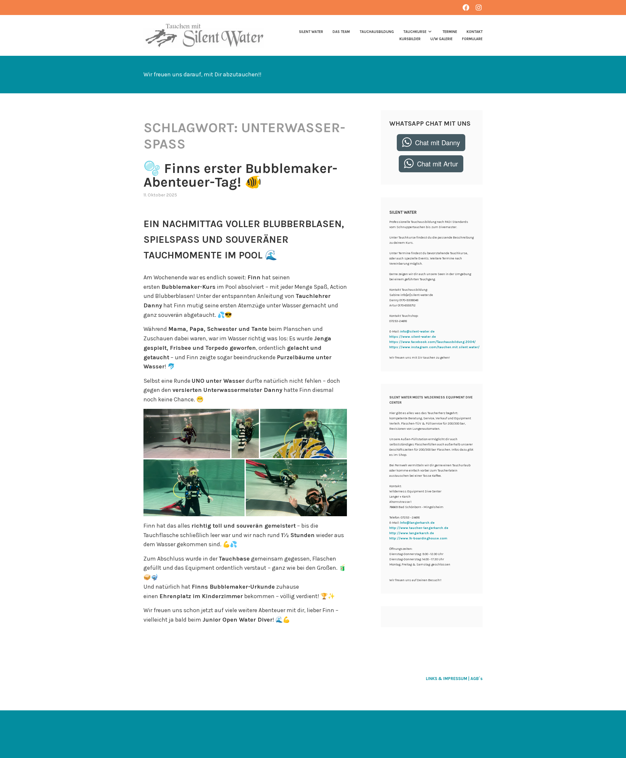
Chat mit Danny (437, 142)
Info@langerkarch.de (417, 523)
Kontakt (475, 32)
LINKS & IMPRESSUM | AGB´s (454, 678)
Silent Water (311, 32)
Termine (449, 32)
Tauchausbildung (377, 32)
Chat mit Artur (437, 163)
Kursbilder (410, 39)
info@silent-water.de (417, 331)
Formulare (472, 39)
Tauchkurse (414, 32)
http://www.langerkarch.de (411, 533)
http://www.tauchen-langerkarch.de (418, 528)
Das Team (341, 32)
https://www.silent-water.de (412, 337)
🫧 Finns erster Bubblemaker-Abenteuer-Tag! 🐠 (240, 175)
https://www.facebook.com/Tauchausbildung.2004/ (432, 342)
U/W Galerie (441, 39)
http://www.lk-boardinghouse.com (418, 538)
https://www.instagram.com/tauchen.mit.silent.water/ (434, 347)
